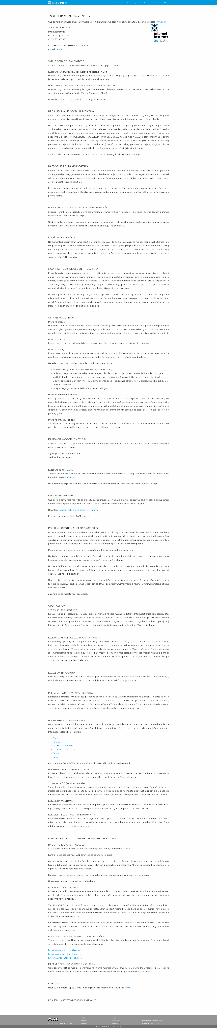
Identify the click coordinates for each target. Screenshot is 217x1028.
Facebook (83, 1023)
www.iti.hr (161, 22)
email (60, 49)
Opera (56, 753)
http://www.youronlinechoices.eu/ (65, 954)
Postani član (115, 1020)
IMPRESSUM (117, 1026)
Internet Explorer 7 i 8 (64, 749)
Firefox (56, 742)
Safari (56, 757)
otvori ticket (157, 1020)
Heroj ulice (114, 1023)
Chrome (57, 738)
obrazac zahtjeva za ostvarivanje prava (79, 510)
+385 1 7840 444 (156, 1023)
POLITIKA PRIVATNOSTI (103, 1026)
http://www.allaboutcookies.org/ (64, 950)
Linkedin (83, 1020)
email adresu (69, 477)
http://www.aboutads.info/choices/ (65, 958)
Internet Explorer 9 (63, 746)
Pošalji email (146, 1020)
